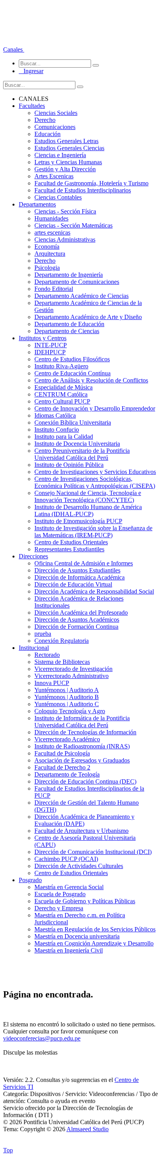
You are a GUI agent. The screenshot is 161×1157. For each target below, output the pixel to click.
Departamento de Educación (69, 324)
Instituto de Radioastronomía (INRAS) (82, 746)
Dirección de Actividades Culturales (78, 866)
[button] (13, 49)
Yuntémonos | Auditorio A (66, 690)
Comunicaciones (54, 127)
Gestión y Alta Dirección (65, 169)
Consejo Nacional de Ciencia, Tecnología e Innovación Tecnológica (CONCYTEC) (87, 496)
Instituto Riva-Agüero (61, 366)
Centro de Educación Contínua (72, 373)
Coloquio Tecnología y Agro (69, 711)
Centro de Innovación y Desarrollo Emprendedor (94, 408)
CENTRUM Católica (61, 394)
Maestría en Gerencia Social (69, 887)
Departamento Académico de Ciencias (81, 295)
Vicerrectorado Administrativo (71, 676)
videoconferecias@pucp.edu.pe (41, 1038)
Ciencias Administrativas (64, 239)
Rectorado (47, 654)
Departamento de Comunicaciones (76, 281)
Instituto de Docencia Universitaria (77, 443)
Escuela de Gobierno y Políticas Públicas (84, 901)
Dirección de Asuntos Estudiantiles (77, 570)
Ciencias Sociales (55, 112)
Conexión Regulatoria (61, 640)
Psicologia (47, 267)
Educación (47, 134)
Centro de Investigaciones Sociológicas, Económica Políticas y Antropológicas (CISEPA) (94, 482)
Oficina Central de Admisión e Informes (83, 563)
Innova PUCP (51, 683)
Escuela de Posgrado (60, 894)
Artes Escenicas (53, 176)
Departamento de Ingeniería (68, 274)
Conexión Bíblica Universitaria (72, 422)
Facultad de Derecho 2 (62, 767)
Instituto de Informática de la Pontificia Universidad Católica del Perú (82, 721)
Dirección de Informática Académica (79, 577)
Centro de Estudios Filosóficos (72, 359)
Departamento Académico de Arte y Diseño (88, 317)
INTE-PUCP (50, 345)
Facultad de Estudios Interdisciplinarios (82, 190)
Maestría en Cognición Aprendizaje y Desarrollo (94, 943)
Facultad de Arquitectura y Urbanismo (81, 830)
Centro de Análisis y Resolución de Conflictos (91, 380)
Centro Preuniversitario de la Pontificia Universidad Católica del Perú (82, 454)
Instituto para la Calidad (63, 436)
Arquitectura (49, 253)
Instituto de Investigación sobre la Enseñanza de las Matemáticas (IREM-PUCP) (93, 531)
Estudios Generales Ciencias (69, 148)
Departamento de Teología (67, 774)
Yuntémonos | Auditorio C (66, 704)
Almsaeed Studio (87, 1129)
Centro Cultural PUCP (62, 401)
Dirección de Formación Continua (76, 626)
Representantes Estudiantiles (69, 549)
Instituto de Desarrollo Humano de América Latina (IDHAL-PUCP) (88, 510)
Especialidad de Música (63, 387)
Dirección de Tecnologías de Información (85, 732)
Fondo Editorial (53, 288)
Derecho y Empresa (58, 908)
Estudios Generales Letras (66, 141)
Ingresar (31, 71)
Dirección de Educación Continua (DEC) (85, 781)
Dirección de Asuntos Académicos (76, 619)
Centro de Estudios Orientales (71, 542)
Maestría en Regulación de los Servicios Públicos (95, 929)
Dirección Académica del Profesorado (81, 612)
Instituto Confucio (56, 429)
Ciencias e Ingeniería (60, 155)
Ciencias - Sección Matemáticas (73, 225)
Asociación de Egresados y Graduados (82, 760)
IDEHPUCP (50, 352)
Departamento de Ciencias (66, 331)
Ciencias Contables (58, 197)
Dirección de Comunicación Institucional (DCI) (93, 851)
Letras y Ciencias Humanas (68, 162)
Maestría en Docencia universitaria (77, 936)
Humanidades (51, 218)
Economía (46, 246)
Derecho (44, 120)
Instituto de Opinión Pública (69, 464)
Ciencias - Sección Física (65, 211)
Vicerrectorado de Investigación (73, 668)
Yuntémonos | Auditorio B (66, 697)
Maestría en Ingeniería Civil (68, 950)
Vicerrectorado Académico (67, 739)
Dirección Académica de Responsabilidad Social (94, 591)
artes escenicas (52, 232)
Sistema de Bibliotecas (62, 661)
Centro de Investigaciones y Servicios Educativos (95, 471)
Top (8, 1150)
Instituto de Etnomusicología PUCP (78, 521)
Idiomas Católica (55, 415)
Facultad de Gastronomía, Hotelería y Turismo (91, 183)
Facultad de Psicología (62, 753)
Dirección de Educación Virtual (73, 584)
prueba (42, 633)
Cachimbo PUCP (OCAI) (66, 859)
